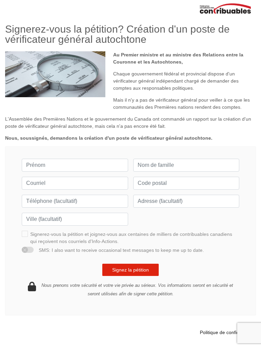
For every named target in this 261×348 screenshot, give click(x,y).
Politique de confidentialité (228, 332)
